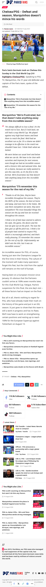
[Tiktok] (14, 414)
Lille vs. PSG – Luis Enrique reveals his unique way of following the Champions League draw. (28, 461)
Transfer (25, 431)
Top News (19, 431)
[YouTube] (39, 573)
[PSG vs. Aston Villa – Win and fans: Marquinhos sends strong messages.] (38, 514)
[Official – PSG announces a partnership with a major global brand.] (8, 450)
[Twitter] (36, 573)
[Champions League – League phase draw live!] (8, 439)
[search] (36, 2)
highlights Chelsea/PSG (13, 76)
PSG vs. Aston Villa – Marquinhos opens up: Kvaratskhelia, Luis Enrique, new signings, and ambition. (21, 360)
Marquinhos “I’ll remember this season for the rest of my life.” (22, 106)
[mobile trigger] (4, 2)
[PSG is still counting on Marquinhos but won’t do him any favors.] (38, 493)
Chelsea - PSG (16, 377)
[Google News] (43, 573)
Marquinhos (26, 377)
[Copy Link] (23, 583)
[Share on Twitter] (18, 583)
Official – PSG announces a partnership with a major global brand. (27, 449)
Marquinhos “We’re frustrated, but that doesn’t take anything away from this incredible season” (22, 100)
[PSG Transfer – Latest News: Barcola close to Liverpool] (8, 429)
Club (4, 7)
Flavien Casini (8, 29)
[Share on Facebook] (14, 583)
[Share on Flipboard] (32, 385)
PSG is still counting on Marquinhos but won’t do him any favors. (16, 492)
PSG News (19, 478)
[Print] (27, 583)
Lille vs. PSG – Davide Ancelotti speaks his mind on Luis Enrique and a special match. (29, 473)
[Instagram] (14, 406)
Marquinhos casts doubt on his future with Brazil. (24, 367)
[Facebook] (14, 397)
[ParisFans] (17, 2)
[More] (32, 583)
